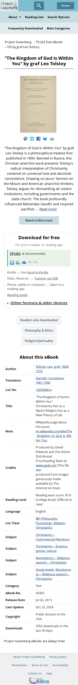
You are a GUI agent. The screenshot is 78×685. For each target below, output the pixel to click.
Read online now (39, 220)
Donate (66, 5)
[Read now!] (38, 131)
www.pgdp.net (46, 465)
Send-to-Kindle (37, 272)
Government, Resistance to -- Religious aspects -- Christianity (53, 574)
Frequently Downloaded (25, 28)
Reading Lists (34, 17)
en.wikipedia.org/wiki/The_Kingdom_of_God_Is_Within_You (54, 435)
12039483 (43, 390)
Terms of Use (40, 665)
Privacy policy (58, 657)
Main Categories (58, 28)
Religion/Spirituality (39, 341)
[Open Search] (39, 6)
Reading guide (17, 295)
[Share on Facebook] (38, 138)
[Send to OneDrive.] (24, 262)
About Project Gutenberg (29, 657)
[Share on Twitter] (32, 138)
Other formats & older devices (38, 303)
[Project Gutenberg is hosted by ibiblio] (39, 682)
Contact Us (34, 673)
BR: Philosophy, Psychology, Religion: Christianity (51, 523)
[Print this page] (52, 138)
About (15, 17)
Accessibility (60, 665)
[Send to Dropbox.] (12, 262)
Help (49, 673)
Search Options (58, 17)
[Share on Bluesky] (45, 138)
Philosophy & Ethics (39, 330)
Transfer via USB (46, 278)
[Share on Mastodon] (25, 138)
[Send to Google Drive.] (18, 262)
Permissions (19, 665)
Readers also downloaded (39, 320)
